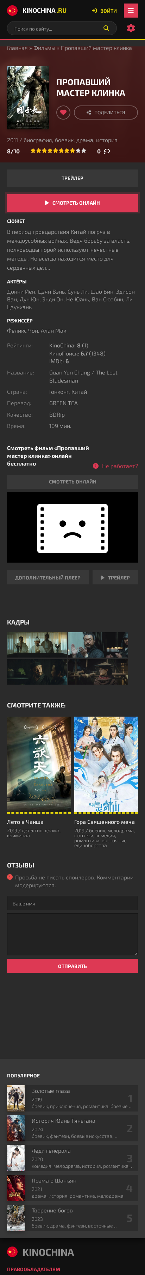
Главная (17, 47)
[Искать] (106, 28)
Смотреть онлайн (76, 203)
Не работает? (120, 465)
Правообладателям (33, 1269)
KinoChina (45, 10)
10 (84, 150)
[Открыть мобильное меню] (131, 11)
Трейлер (72, 178)
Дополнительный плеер (48, 578)
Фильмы (44, 47)
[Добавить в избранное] (63, 112)
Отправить (72, 966)
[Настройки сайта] (131, 28)
